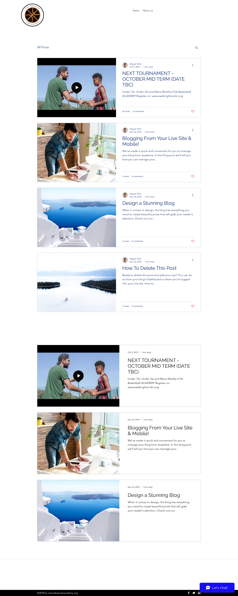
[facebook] (188, 593)
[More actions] (194, 65)
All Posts (43, 47)
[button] (196, 48)
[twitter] (194, 593)
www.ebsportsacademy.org (63, 592)
